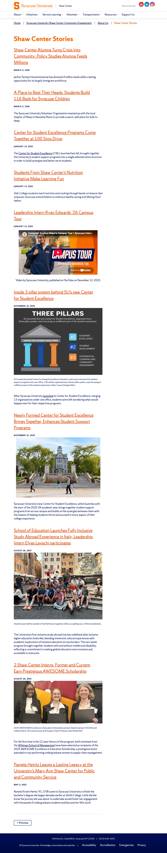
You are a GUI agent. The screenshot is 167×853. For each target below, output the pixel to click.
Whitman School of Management (36, 745)
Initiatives (31, 14)
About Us (103, 23)
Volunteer (71, 14)
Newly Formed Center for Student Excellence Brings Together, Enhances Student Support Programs (53, 421)
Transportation (91, 14)
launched (48, 396)
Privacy (142, 845)
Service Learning (52, 14)
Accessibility (89, 845)
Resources (110, 14)
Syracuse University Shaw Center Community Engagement (59, 23)
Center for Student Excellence (35, 153)
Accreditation (107, 845)
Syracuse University (30, 845)
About (17, 14)
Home (17, 23)
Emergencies (126, 845)
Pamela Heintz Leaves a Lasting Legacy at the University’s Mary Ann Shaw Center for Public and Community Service (54, 771)
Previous (23, 822)
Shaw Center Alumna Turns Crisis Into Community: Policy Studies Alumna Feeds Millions (50, 56)
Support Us (128, 14)
